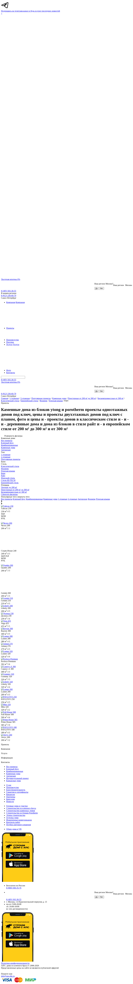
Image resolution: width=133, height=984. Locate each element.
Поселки (10, 342)
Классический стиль (10, 401)
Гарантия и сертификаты (17, 792)
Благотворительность (15, 790)
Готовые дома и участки (17, 806)
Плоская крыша (56, 401)
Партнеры (10, 797)
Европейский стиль (29, 401)
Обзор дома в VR (14, 829)
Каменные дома (59, 398)
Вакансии (10, 794)
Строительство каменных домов (20, 811)
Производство (12, 340)
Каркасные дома (13, 781)
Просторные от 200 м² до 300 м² (82, 398)
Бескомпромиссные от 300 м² (111, 398)
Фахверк (43, 401)
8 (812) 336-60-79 (8, 295)
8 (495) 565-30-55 (8, 291)
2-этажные (25, 398)
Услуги (9, 344)
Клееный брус (19, 499)
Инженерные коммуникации (19, 820)
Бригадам (10, 799)
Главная (4, 398)
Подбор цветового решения (18, 825)
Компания (10, 302)
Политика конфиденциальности (15, 963)
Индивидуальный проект (17, 778)
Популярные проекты (41, 398)
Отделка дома (12, 818)
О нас (8, 785)
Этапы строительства (15, 815)
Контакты (10, 373)
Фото (8, 370)
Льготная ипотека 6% (10, 279)
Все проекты (6, 499)
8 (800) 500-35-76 (13, 888)
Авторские (82, 499)
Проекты (10, 328)
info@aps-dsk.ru (8, 976)
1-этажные (14, 398)
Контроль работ (13, 822)
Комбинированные (34, 499)
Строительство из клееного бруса (21, 808)
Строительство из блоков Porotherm (22, 813)
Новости (10, 801)
